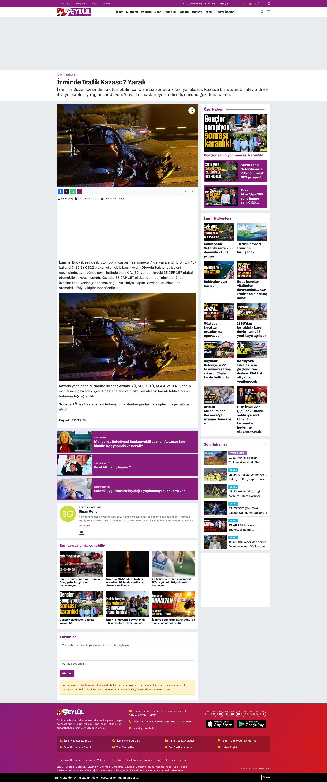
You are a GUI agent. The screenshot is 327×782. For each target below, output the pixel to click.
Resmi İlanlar (224, 11)
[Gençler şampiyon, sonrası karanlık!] (81, 604)
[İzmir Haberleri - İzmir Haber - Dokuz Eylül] (74, 12)
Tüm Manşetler (125, 747)
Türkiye (197, 11)
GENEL (233, 470)
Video (106, 3)
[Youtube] (239, 714)
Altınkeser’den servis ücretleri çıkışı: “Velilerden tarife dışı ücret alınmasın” (247, 544)
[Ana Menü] (268, 12)
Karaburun (107, 770)
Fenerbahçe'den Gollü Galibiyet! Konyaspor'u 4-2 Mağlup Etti (247, 477)
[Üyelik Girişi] (267, 3)
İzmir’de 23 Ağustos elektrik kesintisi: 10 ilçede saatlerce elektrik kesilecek (125, 582)
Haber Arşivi (229, 747)
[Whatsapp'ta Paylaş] (73, 191)
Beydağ (129, 766)
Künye (160, 760)
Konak (166, 770)
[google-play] (251, 724)
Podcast (182, 760)
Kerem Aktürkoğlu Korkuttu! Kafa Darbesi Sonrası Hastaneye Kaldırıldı (247, 494)
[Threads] (251, 714)
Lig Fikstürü (116, 760)
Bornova (141, 766)
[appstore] (220, 724)
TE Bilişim (264, 768)
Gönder (67, 673)
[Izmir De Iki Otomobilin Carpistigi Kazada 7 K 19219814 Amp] (127, 337)
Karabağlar (92, 770)
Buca (151, 766)
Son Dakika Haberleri (181, 747)
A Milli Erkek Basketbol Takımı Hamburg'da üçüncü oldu (245, 527)
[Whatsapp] (257, 714)
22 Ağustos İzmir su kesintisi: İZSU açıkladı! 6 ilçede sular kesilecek (171, 582)
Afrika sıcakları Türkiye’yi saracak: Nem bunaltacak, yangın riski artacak (244, 460)
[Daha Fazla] (79, 191)
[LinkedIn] (232, 714)
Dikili (176, 766)
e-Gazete (65, 3)
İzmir (119, 11)
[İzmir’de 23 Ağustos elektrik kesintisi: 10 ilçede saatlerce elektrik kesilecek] (127, 563)
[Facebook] (208, 714)
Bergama (117, 766)
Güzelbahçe (76, 770)
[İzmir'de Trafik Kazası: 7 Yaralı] (127, 145)
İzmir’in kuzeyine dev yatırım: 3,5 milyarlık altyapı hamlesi (125, 621)
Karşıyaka (122, 770)
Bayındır (93, 766)
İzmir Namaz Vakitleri (182, 740)
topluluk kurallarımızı (94, 685)
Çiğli (169, 766)
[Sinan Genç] (68, 513)
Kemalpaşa (137, 770)
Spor (157, 11)
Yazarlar (81, 3)
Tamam (267, 777)
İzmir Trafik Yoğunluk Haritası (239, 740)
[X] (214, 714)
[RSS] (263, 714)
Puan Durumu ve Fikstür (78, 747)
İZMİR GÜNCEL (67, 75)
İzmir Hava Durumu (128, 740)
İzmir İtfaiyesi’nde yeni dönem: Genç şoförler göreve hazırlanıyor (80, 582)
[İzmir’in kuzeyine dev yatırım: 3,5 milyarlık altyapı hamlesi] (127, 604)
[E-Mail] (81, 532)
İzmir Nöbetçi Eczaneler (78, 740)
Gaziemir (62, 770)
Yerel (209, 11)
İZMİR (60, 766)
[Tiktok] (245, 714)
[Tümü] (265, 444)
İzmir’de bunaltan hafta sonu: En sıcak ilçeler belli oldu (173, 621)
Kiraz (149, 770)
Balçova (81, 766)
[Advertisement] (163, 43)
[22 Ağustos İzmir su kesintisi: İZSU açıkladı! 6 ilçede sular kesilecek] (173, 563)
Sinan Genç (67, 198)
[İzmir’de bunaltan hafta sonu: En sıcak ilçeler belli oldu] (173, 604)
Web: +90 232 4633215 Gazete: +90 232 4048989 (162, 721)
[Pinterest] (220, 714)
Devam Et (83, 526)
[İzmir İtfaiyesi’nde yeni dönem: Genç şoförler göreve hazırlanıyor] (81, 563)
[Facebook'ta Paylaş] (60, 191)
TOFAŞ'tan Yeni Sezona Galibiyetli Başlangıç (247, 510)
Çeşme (160, 766)
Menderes (178, 770)
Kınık (157, 770)
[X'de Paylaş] (66, 191)
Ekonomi (132, 11)
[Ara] (262, 12)
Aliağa (70, 766)
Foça (184, 766)
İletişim (170, 760)
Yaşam (184, 11)
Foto (94, 3)
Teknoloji (170, 11)
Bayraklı (105, 766)
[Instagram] (226, 714)
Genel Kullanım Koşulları (139, 760)
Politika (146, 11)
